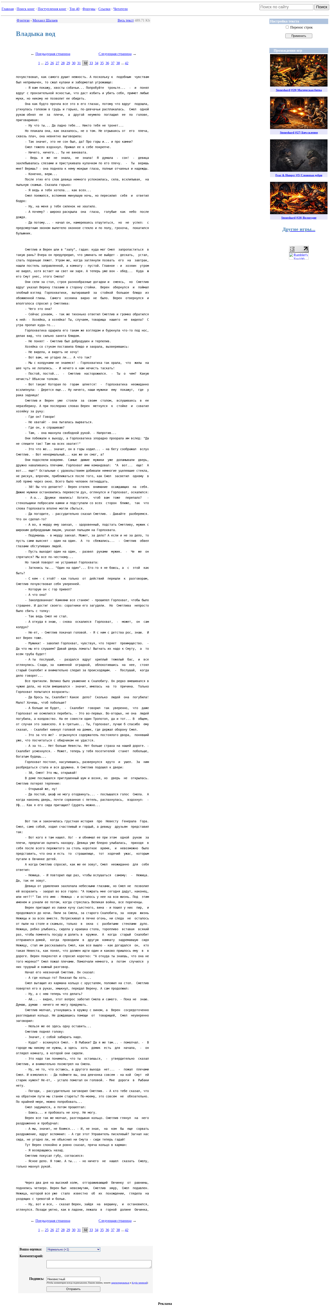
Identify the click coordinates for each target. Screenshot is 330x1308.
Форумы (88, 9)
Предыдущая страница (52, 54)
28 (63, 63)
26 (52, 63)
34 (96, 63)
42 (126, 63)
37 (112, 63)
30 (73, 63)
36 (107, 63)
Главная (8, 9)
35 (102, 63)
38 (118, 63)
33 (91, 63)
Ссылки (104, 9)
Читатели (120, 9)
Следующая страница (115, 54)
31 (79, 63)
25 (46, 63)
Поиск (321, 7)
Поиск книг (26, 9)
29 (68, 63)
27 (57, 63)
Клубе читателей (139, 1282)
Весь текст (126, 20)
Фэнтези (23, 20)
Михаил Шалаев (45, 20)
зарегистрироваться (120, 1282)
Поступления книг (52, 9)
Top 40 (74, 9)
